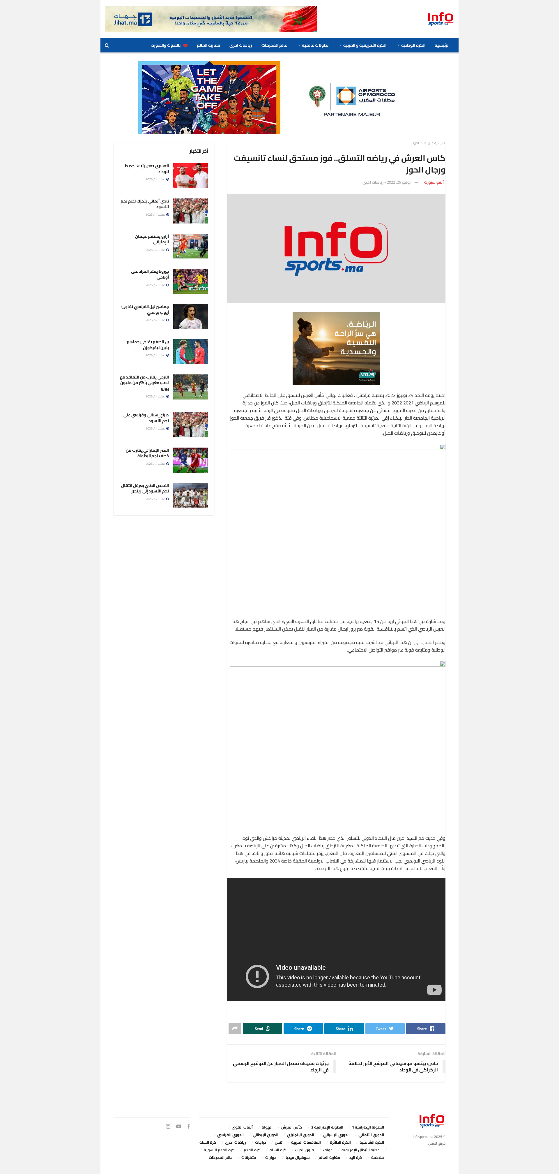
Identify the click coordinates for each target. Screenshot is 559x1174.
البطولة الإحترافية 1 (368, 1127)
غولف (328, 1149)
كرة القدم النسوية (219, 1149)
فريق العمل (436, 1143)
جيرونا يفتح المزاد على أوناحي (150, 274)
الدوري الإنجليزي (300, 1134)
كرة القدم (252, 1149)
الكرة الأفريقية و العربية (364, 45)
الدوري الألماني (371, 1134)
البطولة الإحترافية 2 (327, 1127)
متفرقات (248, 1157)
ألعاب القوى (242, 1127)
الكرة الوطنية (413, 45)
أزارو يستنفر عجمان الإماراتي (152, 239)
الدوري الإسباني (336, 1134)
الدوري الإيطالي (265, 1134)
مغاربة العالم (208, 45)
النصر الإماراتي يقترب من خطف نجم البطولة (147, 453)
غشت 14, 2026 (156, 179)
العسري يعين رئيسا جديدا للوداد (147, 168)
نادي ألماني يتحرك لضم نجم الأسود (145, 204)
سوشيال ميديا (298, 1157)
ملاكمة (377, 1157)
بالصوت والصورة (166, 45)
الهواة (267, 1127)
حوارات (271, 1157)
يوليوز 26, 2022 (399, 182)
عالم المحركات (274, 45)
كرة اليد (355, 1157)
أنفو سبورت (434, 182)
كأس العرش (291, 1127)
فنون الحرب (304, 1149)
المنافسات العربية (306, 1142)
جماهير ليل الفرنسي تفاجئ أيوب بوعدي (145, 309)
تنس (278, 1142)
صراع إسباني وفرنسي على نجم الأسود (146, 418)
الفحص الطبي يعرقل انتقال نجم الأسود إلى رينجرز (145, 488)
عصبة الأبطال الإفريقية (361, 1149)
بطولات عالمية (315, 45)
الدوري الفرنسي (230, 1134)
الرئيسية (442, 45)
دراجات (260, 1142)
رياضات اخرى (240, 45)
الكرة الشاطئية (372, 1142)
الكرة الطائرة (340, 1142)
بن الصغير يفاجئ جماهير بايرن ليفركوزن (148, 344)
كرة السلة (207, 1142)
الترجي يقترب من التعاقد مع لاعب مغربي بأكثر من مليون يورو (144, 382)
